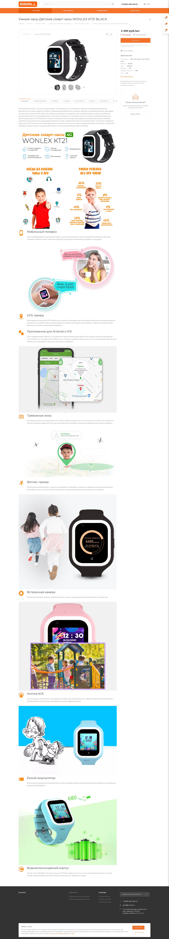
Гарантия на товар (105, 902)
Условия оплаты (104, 896)
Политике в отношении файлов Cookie (61, 933)
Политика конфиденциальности (79, 899)
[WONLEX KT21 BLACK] (68, 60)
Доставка (104, 101)
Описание (24, 101)
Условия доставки (105, 899)
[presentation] (51, 87)
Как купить (79, 101)
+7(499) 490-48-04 (129, 4)
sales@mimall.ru (129, 905)
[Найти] (112, 4)
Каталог (22, 892)
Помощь (102, 892)
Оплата (92, 101)
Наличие (55, 101)
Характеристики (40, 101)
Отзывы (67, 101)
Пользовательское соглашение (79, 896)
